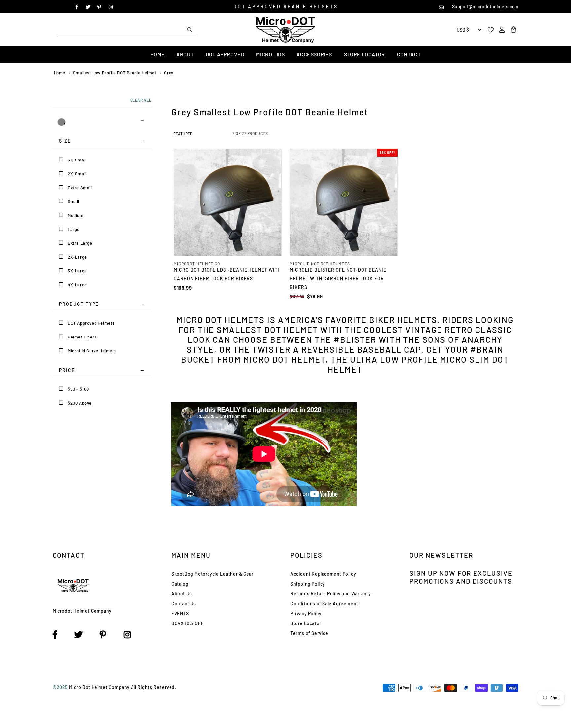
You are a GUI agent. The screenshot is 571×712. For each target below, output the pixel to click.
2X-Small (77, 173)
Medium (76, 215)
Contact (409, 54)
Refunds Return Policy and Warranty (330, 593)
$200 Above (80, 403)
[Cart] (512, 30)
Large (74, 229)
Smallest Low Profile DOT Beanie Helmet (115, 72)
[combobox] (126, 29)
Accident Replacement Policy (323, 574)
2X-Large (77, 257)
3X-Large (77, 270)
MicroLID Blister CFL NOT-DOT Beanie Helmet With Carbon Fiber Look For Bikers (338, 278)
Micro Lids (270, 54)
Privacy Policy (305, 613)
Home (157, 54)
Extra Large (80, 243)
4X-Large (77, 284)
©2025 (61, 687)
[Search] (189, 29)
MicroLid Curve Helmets (92, 350)
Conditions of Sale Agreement (324, 603)
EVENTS (180, 613)
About (185, 54)
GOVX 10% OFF (187, 623)
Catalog (179, 584)
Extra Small (80, 187)
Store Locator (364, 54)
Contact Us (183, 603)
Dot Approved (225, 54)
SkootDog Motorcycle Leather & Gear (212, 574)
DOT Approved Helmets (91, 323)
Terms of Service (309, 633)
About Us (181, 593)
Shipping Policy (307, 584)
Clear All (141, 100)
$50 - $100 (78, 389)
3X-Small (77, 159)
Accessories (314, 54)
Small (73, 201)
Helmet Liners (82, 336)
